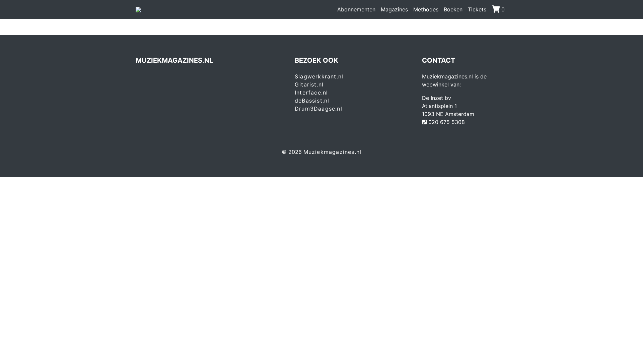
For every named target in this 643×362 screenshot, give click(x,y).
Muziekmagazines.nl (332, 151)
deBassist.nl (312, 100)
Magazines (394, 9)
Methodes (425, 9)
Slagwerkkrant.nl (319, 76)
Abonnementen (356, 9)
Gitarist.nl (309, 84)
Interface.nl (311, 92)
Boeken (453, 9)
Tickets (477, 9)
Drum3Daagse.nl (318, 108)
